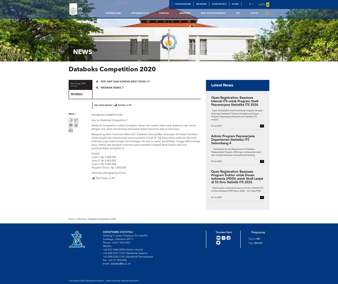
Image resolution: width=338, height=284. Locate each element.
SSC (238, 13)
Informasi (81, 219)
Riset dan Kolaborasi (213, 13)
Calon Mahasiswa (183, 4)
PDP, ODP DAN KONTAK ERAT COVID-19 (125, 81)
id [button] (250, 4)
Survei (254, 13)
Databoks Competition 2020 (102, 219)
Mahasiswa (201, 4)
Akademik (184, 13)
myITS (262, 5)
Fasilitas (164, 13)
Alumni (235, 4)
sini (124, 173)
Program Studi (140, 13)
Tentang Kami (113, 13)
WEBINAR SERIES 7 (112, 88)
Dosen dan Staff (219, 4)
